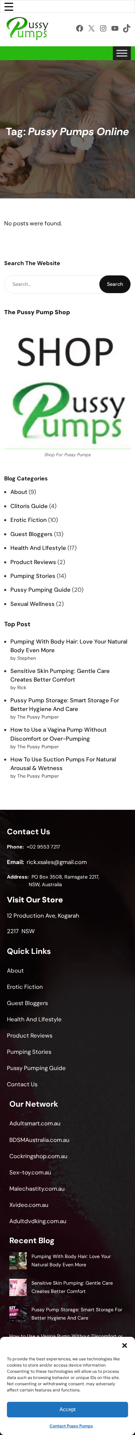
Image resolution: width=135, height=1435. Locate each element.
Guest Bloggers (31, 534)
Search (115, 284)
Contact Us (22, 1084)
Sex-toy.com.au (30, 1172)
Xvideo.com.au (28, 1205)
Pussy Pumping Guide (40, 589)
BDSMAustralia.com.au (39, 1140)
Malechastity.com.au (37, 1188)
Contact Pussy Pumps (71, 1426)
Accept (67, 1409)
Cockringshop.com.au (38, 1156)
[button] (124, 1345)
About (18, 492)
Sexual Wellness (32, 604)
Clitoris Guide (29, 506)
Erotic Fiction (28, 520)
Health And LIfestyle (38, 548)
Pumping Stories (32, 576)
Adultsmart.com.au (35, 1123)
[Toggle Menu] (121, 53)
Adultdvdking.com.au (37, 1221)
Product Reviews (33, 562)
